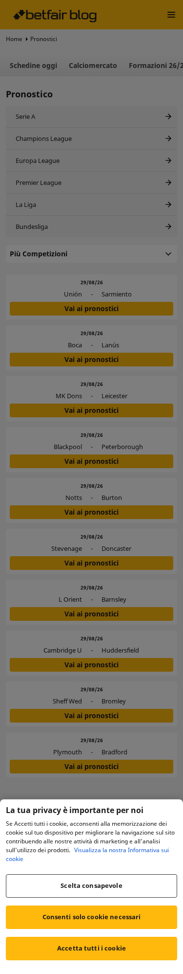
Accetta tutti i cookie (91, 948)
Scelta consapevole (91, 885)
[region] (91, 886)
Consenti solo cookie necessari (91, 916)
